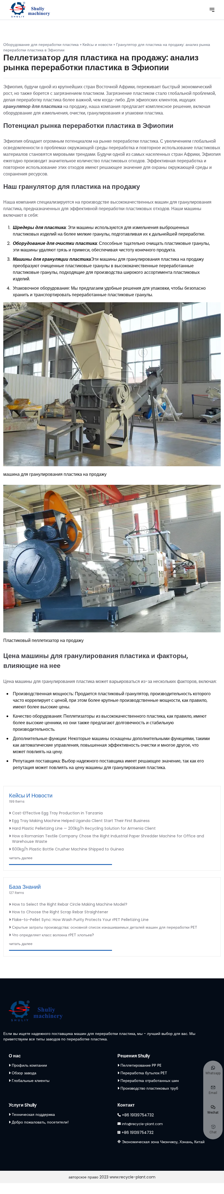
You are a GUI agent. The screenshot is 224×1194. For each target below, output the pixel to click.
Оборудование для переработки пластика (41, 44)
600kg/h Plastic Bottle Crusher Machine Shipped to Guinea (68, 849)
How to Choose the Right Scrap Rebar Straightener (60, 912)
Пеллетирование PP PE (140, 1065)
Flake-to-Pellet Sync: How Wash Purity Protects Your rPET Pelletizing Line (80, 919)
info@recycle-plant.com (142, 1124)
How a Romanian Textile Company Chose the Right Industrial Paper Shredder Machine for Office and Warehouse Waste (108, 838)
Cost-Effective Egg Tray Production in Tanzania (57, 813)
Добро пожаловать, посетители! (40, 1122)
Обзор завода (24, 1073)
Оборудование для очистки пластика (55, 243)
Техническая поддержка (33, 1114)
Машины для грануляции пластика (52, 259)
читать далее (21, 858)
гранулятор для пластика (32, 106)
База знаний (25, 887)
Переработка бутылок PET (143, 1073)
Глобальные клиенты (30, 1080)
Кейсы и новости (97, 44)
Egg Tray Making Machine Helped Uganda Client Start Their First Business (81, 820)
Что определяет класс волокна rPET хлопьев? (53, 935)
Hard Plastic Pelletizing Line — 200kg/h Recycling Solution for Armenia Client (84, 828)
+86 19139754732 (138, 1115)
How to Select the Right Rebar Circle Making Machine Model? (69, 904)
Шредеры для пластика (39, 227)
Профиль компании (29, 1065)
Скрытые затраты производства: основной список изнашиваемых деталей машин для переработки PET (104, 927)
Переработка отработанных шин (149, 1080)
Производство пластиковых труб (149, 1088)
